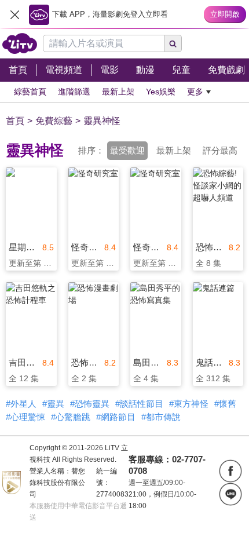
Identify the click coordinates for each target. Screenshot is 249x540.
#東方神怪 (188, 403)
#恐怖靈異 (89, 403)
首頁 (15, 121)
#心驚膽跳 (70, 417)
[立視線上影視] (19, 43)
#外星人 (21, 403)
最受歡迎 (127, 150)
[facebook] (230, 471)
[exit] (14, 14)
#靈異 (53, 403)
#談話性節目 (139, 403)
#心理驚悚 (25, 417)
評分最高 (220, 150)
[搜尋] (173, 43)
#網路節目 (116, 417)
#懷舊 (225, 403)
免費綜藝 (53, 121)
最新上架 (173, 150)
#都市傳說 (161, 417)
